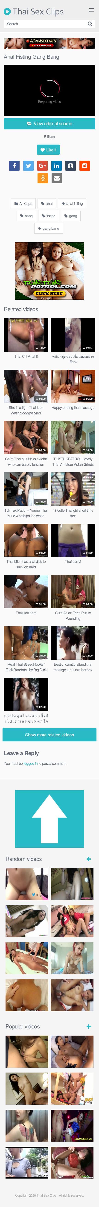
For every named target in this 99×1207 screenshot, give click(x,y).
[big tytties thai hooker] (72, 995)
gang (72, 215)
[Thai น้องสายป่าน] (27, 884)
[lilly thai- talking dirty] (72, 1052)
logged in (30, 763)
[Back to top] (91, 1196)
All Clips (25, 203)
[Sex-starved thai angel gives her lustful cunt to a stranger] (27, 1163)
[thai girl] (27, 1089)
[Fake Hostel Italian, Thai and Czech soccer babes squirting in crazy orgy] (72, 921)
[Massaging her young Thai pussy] (27, 958)
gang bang (50, 228)
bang (28, 215)
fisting (50, 215)
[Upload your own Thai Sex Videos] (49, 846)
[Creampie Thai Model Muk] (27, 995)
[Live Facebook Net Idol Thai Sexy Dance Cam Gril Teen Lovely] (27, 1126)
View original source (52, 123)
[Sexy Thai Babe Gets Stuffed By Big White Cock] (72, 1163)
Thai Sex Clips (37, 11)
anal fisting (74, 203)
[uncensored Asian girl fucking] (72, 884)
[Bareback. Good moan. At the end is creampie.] (27, 1052)
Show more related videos (49, 734)
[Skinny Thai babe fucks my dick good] (27, 921)
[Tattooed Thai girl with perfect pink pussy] (72, 958)
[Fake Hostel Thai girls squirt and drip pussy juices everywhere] (72, 1089)
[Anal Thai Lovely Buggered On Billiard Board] (72, 1126)
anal (49, 203)
